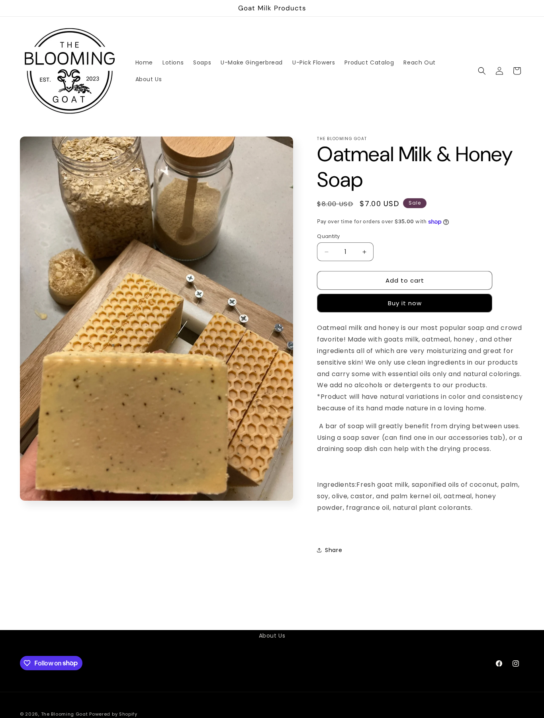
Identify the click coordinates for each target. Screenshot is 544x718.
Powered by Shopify (113, 714)
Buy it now (405, 303)
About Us (272, 636)
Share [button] (333, 550)
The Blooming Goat (64, 714)
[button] (482, 71)
